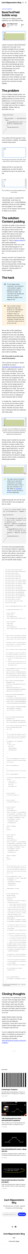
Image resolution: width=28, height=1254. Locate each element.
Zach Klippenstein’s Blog (11, 2)
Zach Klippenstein (12, 24)
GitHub (8, 985)
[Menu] (25, 2)
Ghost (17, 1241)
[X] (12, 1227)
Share (22, 25)
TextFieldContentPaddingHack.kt (10, 984)
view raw (23, 984)
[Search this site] (23, 2)
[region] (14, 774)
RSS (14, 1238)
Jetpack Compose (7, 9)
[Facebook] (15, 1227)
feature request (19, 240)
